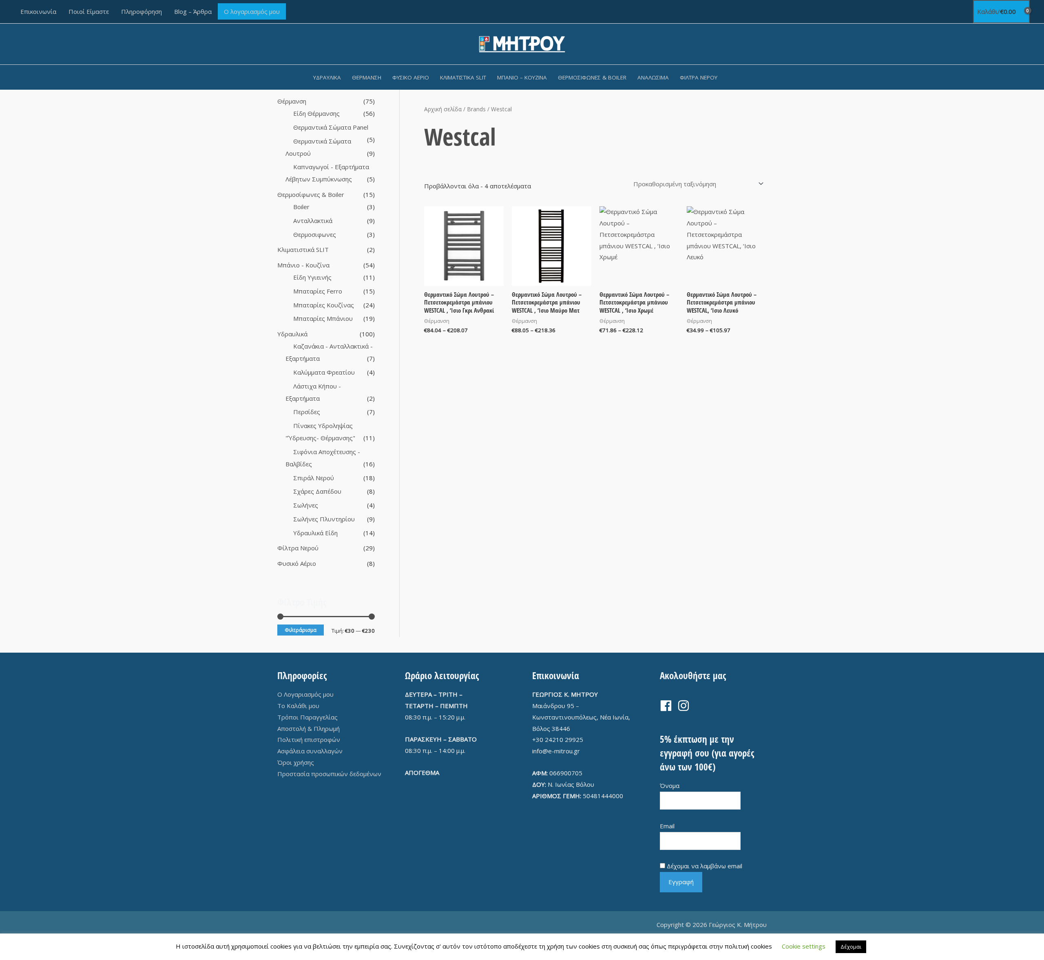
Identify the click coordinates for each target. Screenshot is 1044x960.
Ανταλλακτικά (312, 220)
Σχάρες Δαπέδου (317, 491)
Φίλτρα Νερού (698, 77)
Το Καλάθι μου (298, 706)
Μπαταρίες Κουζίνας (323, 305)
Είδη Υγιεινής (312, 277)
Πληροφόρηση (141, 11)
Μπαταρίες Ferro (317, 291)
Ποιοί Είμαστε (89, 11)
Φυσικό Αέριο (410, 77)
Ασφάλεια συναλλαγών (310, 751)
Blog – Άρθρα (193, 11)
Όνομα (669, 785)
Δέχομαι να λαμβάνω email (704, 866)
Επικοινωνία (38, 11)
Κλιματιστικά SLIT (463, 77)
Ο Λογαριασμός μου (305, 694)
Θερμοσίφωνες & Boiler (592, 77)
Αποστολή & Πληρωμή (308, 728)
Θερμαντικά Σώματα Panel (330, 127)
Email (667, 826)
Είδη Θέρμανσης (316, 113)
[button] (734, 77)
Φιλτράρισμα (300, 630)
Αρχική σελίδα (443, 109)
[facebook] (668, 706)
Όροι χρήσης (295, 762)
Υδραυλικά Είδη (315, 533)
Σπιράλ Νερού (313, 478)
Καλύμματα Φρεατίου (324, 372)
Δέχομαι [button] (851, 946)
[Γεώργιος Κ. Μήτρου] (522, 43)
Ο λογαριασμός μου (252, 11)
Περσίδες (306, 412)
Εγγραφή (681, 882)
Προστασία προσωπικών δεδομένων (329, 774)
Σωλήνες (305, 505)
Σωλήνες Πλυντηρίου (324, 519)
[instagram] (685, 706)
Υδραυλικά (327, 77)
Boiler (301, 207)
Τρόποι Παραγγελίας (307, 717)
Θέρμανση (366, 77)
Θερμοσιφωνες (314, 234)
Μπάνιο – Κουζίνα (522, 77)
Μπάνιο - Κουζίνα (303, 265)
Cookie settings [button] (803, 946)
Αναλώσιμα (653, 77)
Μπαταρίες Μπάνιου (323, 318)
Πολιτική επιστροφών (308, 739)
